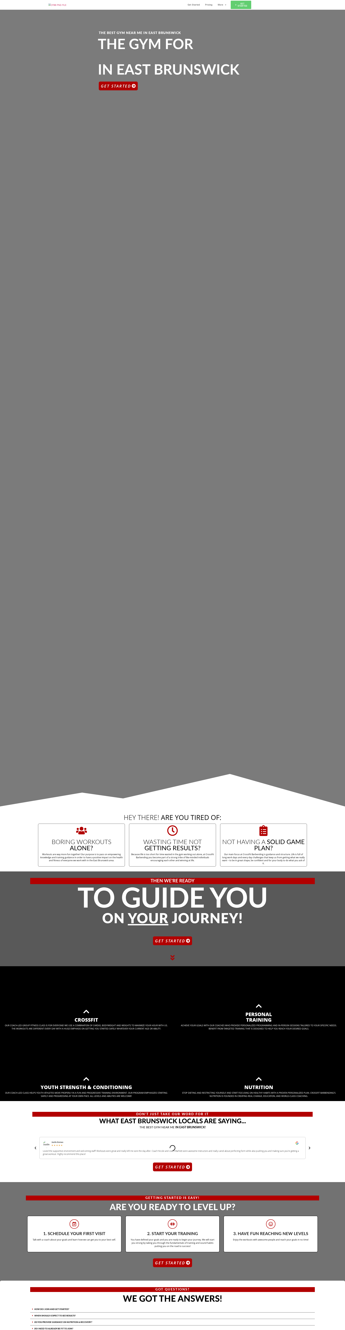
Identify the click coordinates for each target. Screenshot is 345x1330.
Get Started (194, 5)
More (220, 5)
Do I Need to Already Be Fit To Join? (53, 1329)
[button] (35, 1148)
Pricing (208, 5)
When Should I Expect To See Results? (55, 1316)
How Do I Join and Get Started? (51, 1309)
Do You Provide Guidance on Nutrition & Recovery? (63, 1322)
